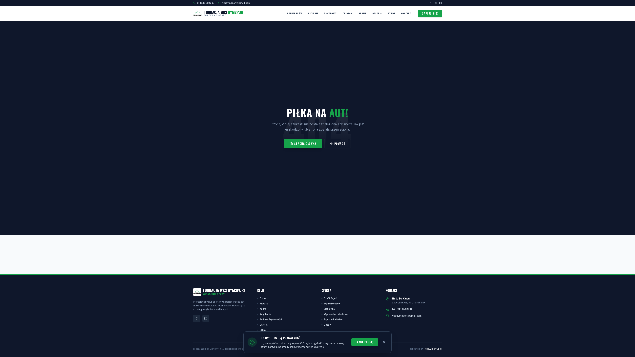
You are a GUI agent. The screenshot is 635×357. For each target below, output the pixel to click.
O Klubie (313, 13)
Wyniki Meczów (332, 303)
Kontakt (406, 13)
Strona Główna (305, 144)
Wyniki (391, 13)
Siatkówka (329, 309)
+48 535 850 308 (402, 309)
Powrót (339, 144)
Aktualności (294, 13)
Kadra (263, 309)
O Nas (263, 298)
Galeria (377, 13)
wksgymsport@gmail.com (407, 315)
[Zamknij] (384, 342)
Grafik (362, 13)
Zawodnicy (330, 13)
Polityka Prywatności (271, 319)
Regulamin (265, 314)
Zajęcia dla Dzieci (333, 319)
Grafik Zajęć (330, 298)
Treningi (347, 13)
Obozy (327, 324)
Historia (264, 303)
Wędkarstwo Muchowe (336, 314)
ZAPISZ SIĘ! (430, 13)
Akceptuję (365, 342)
